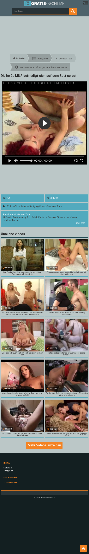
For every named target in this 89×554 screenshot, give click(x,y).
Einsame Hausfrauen (67, 217)
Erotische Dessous (47, 217)
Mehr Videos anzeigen (44, 445)
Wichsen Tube (13, 206)
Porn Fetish (32, 217)
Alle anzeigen (11, 483)
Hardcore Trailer (10, 220)
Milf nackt (7, 217)
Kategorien (8, 470)
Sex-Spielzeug (19, 217)
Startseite (8, 468)
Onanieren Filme (54, 206)
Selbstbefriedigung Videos (33, 206)
